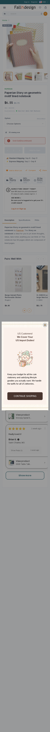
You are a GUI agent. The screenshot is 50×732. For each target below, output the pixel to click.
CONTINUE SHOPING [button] (25, 396)
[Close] (45, 325)
